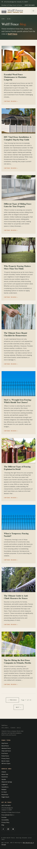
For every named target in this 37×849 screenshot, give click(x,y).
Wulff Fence (12, 34)
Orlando (4, 772)
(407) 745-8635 (6, 805)
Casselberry (5, 787)
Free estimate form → (8, 815)
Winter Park (5, 774)
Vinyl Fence (5, 743)
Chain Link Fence (6, 751)
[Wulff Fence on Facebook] (3, 829)
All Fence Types (6, 763)
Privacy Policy (5, 822)
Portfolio (4, 817)
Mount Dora (5, 794)
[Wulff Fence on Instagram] (8, 829)
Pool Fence (5, 753)
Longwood (4, 784)
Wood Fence (5, 746)
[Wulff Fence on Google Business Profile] (13, 829)
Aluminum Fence (6, 748)
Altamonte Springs (7, 782)
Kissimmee (5, 777)
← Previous (12, 700)
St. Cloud (4, 792)
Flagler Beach (5, 797)
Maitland (4, 789)
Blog (3, 825)
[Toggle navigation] (33, 11)
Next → (18, 707)
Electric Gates (5, 761)
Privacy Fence (5, 758)
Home (3, 19)
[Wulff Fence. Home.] (12, 10)
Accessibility (5, 820)
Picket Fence (5, 756)
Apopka (4, 779)
